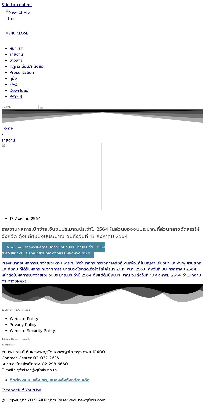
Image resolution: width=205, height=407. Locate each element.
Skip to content (17, 5)
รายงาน (16, 54)
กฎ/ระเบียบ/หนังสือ (27, 66)
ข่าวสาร (16, 60)
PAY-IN (16, 96)
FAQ (14, 84)
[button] (3, 134)
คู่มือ (13, 78)
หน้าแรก (16, 48)
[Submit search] (41, 107)
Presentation (22, 72)
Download (19, 90)
